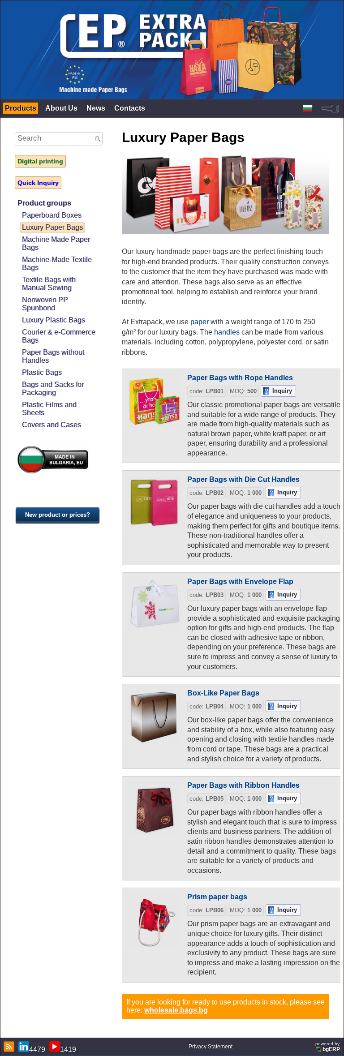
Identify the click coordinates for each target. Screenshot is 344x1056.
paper (199, 322)
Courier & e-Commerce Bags (58, 336)
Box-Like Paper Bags (223, 693)
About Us (61, 108)
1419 (68, 1049)
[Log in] (330, 108)
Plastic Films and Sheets (49, 408)
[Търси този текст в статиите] (97, 139)
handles (227, 332)
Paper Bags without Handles (53, 356)
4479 (37, 1049)
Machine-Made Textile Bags (57, 263)
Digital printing (40, 161)
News (95, 108)
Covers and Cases (51, 425)
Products (20, 108)
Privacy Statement (210, 1046)
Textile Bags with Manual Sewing (49, 284)
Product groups (44, 203)
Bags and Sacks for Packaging (53, 388)
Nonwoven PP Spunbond (45, 304)
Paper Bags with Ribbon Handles (243, 785)
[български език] (307, 108)
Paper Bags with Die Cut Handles (243, 479)
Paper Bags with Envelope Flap (240, 581)
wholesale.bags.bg (176, 1010)
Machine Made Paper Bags (56, 243)
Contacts (129, 108)
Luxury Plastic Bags (53, 320)
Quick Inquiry (38, 182)
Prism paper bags (217, 897)
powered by (327, 1046)
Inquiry (282, 390)
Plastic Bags (42, 372)
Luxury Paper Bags (52, 227)
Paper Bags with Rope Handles (240, 378)
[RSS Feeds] (7, 1046)
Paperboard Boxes (52, 215)
